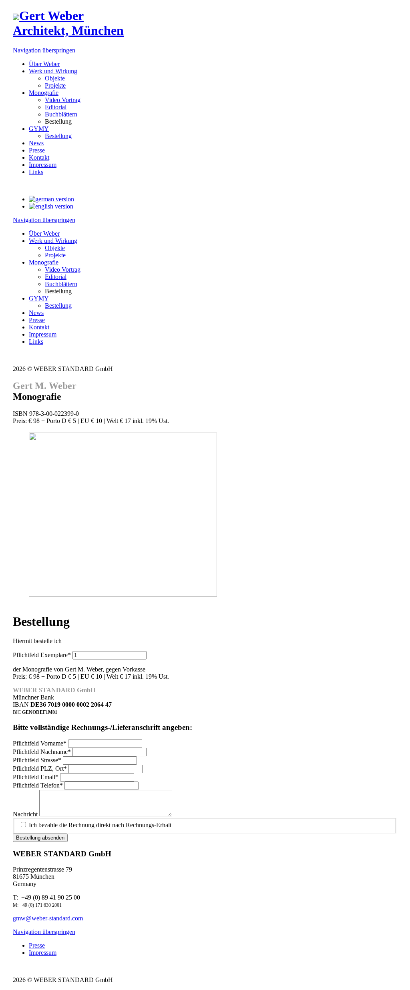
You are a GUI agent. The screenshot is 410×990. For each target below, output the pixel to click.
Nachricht (26, 814)
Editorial (55, 276)
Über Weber (44, 233)
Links (36, 341)
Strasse (37, 760)
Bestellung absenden (40, 838)
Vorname (39, 743)
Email (35, 777)
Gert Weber (68, 23)
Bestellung (58, 305)
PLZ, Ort (40, 768)
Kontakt (39, 327)
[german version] (51, 199)
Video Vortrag (62, 269)
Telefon (38, 785)
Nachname (42, 751)
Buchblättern (61, 284)
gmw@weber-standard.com (48, 918)
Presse (37, 320)
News (36, 312)
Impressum (42, 334)
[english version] (51, 206)
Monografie (43, 262)
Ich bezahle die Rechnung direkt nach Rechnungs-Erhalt (100, 825)
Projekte (55, 255)
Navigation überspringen (44, 50)
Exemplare (42, 654)
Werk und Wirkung (53, 240)
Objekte (55, 247)
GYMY (39, 298)
